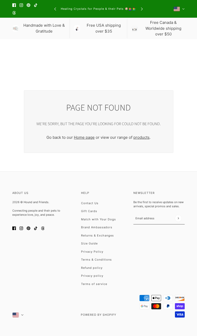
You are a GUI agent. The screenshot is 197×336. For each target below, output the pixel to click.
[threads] (14, 13)
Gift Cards (89, 211)
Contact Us (89, 203)
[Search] (15, 48)
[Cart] (182, 48)
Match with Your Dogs (98, 219)
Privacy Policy (92, 251)
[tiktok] (36, 5)
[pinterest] (28, 5)
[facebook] (14, 5)
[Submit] (178, 218)
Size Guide (89, 243)
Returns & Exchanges (97, 235)
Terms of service (94, 284)
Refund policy (92, 268)
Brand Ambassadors (96, 227)
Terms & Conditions (96, 259)
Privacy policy (92, 276)
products (141, 137)
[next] (141, 9)
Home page (84, 137)
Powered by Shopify (98, 315)
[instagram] (21, 5)
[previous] (55, 9)
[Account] (172, 48)
